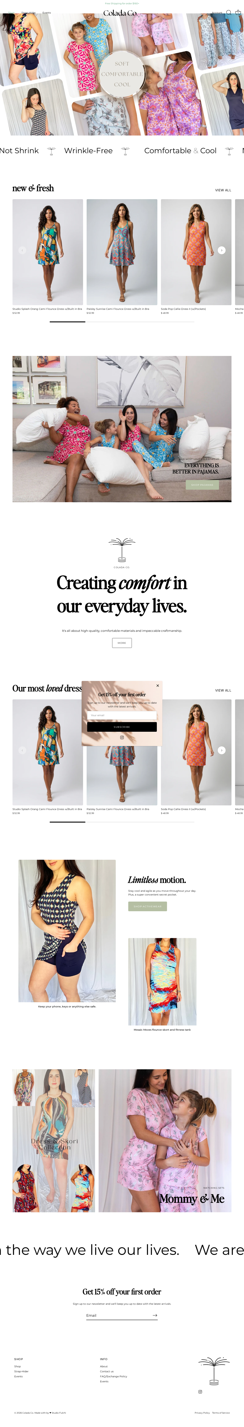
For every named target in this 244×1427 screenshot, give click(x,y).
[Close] (158, 686)
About (104, 1366)
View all (223, 190)
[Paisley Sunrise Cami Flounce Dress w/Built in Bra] (122, 252)
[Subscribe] (155, 1315)
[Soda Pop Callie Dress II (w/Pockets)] (196, 252)
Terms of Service (221, 1412)
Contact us (107, 1371)
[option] (122, 74)
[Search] (229, 13)
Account (217, 12)
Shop (11, 12)
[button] (22, 250)
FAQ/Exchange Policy (113, 1376)
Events (47, 12)
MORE (122, 642)
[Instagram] (122, 737)
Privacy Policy (202, 1412)
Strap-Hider (28, 12)
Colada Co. (28, 1412)
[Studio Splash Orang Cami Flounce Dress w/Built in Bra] (48, 252)
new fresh (33, 187)
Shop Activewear (147, 906)
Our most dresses (51, 687)
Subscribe (122, 726)
